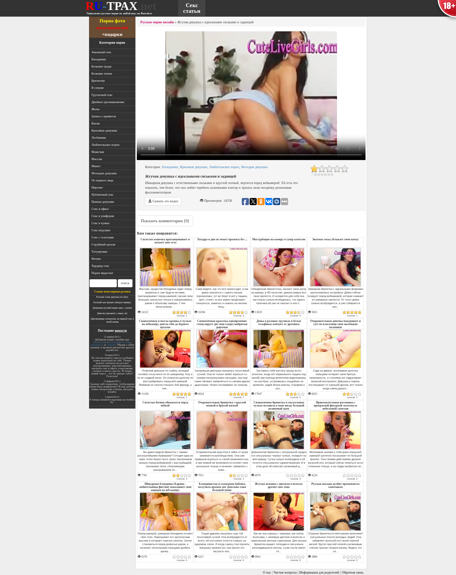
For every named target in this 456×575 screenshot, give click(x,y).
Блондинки (98, 59)
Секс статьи (191, 8)
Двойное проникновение (107, 102)
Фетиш (96, 258)
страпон (111, 344)
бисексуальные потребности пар (111, 342)
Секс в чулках (100, 223)
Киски (95, 123)
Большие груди (101, 66)
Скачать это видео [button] (165, 201)
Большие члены (101, 73)
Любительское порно (105, 144)
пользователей (112, 27)
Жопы (95, 109)
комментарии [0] (165, 220)
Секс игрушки (100, 230)
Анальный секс (101, 52)
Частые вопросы (285, 572)
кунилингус (97, 344)
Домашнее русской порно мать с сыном (112, 307)
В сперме (97, 88)
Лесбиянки (98, 137)
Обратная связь (352, 572)
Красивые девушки (104, 130)
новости (121, 330)
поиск (125, 283)
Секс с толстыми (102, 237)
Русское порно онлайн (157, 22)
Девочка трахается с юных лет (112, 313)
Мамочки (97, 152)
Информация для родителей (319, 572)
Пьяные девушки (102, 201)
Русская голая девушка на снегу (112, 297)
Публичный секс (102, 194)
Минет (95, 166)
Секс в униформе (102, 216)
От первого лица (102, 180)
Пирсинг (97, 187)
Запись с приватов (103, 116)
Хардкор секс (100, 266)
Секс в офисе (100, 209)
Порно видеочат (102, 273)
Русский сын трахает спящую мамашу (112, 302)
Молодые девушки (104, 173)
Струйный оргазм (103, 244)
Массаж (96, 159)
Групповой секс (102, 95)
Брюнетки (98, 80)
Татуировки (99, 251)
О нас (267, 572)
